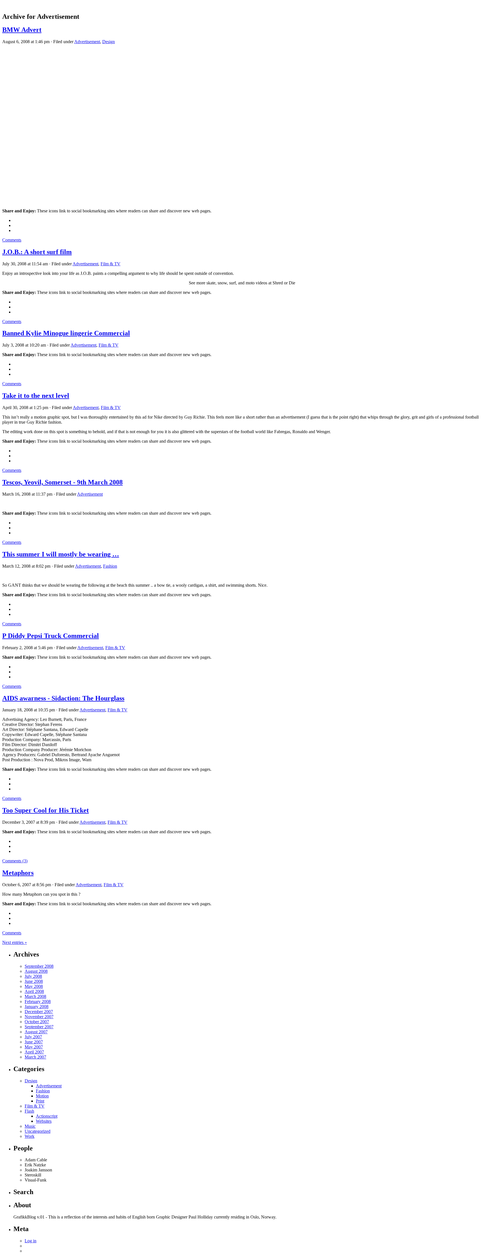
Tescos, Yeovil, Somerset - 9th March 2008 (62, 482)
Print (40, 1101)
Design (108, 41)
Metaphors (18, 872)
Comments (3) (14, 860)
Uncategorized (37, 1131)
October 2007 (37, 1021)
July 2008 (33, 976)
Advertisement (87, 41)
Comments (11, 240)
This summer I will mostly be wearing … (60, 554)
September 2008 (39, 966)
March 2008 (35, 996)
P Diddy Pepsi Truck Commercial (50, 635)
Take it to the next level (35, 395)
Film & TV (110, 263)
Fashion (110, 566)
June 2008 (34, 981)
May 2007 (34, 1047)
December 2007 (39, 1011)
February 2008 (38, 1001)
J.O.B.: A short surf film (37, 252)
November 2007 (39, 1016)
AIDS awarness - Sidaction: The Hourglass (63, 698)
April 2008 (34, 991)
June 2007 (34, 1041)
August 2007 (36, 1031)
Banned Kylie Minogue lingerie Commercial (66, 333)
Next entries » (14, 942)
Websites (44, 1121)
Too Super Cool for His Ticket (45, 810)
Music (30, 1126)
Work (29, 1136)
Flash (29, 1111)
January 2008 (36, 1006)
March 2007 (35, 1057)
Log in (30, 1240)
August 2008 (36, 971)
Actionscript (46, 1116)
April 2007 (34, 1052)
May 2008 (34, 986)
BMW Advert (21, 29)
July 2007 (33, 1036)
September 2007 (39, 1026)
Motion (42, 1096)
